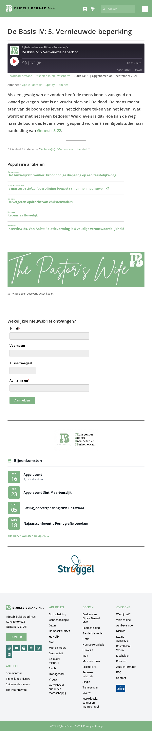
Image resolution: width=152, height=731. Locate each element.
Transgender (56, 674)
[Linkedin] (9, 654)
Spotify (50, 85)
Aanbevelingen (125, 625)
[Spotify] (9, 648)
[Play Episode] (14, 61)
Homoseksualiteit (59, 631)
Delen (138, 69)
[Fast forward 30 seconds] (39, 63)
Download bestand (20, 76)
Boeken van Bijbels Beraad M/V (91, 618)
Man (51, 642)
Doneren (121, 661)
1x (31, 63)
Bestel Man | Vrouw (123, 648)
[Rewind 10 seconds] (24, 63)
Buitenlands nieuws (18, 684)
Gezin (52, 625)
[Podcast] (31, 648)
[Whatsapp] (38, 648)
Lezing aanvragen (122, 638)
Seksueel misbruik (54, 660)
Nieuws (120, 631)
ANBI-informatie (126, 666)
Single (52, 668)
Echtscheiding (57, 614)
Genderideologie (59, 619)
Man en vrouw (57, 647)
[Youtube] (16, 648)
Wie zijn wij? (123, 614)
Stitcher (63, 85)
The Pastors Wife (16, 689)
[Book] (24, 648)
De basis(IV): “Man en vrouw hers (61, 149)
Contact (121, 678)
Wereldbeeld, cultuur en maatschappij (57, 689)
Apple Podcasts (32, 85)
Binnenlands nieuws (18, 678)
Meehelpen (122, 655)
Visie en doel (123, 619)
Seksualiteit (56, 653)
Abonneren (124, 69)
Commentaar (14, 673)
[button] (145, 9)
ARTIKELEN (56, 607)
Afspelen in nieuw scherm (53, 76)
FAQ (118, 672)
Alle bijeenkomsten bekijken (29, 536)
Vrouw (53, 679)
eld (86, 149)
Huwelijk (54, 636)
